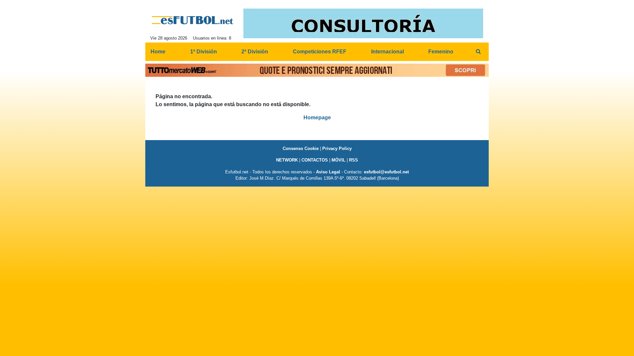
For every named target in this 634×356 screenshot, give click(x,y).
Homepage (317, 117)
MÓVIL (338, 160)
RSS (353, 160)
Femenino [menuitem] (440, 51)
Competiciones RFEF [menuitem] (319, 51)
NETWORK (287, 160)
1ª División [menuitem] (203, 51)
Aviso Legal (328, 171)
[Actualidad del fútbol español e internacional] (192, 20)
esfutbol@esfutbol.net (386, 171)
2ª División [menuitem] (254, 51)
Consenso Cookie (301, 148)
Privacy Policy (337, 148)
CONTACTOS (314, 160)
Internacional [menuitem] (387, 51)
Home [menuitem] (158, 51)
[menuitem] (478, 51)
